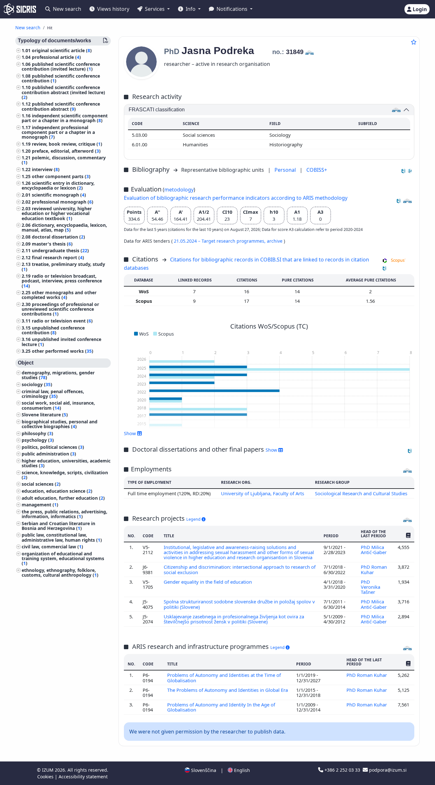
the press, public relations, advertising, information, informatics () (64, 514)
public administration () (49, 454)
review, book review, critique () (67, 144)
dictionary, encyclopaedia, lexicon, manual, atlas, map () (64, 227)
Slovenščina (203, 770)
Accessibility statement (83, 777)
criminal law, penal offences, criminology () (53, 393)
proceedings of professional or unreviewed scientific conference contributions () (60, 309)
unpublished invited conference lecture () (61, 342)
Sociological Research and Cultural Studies (361, 493)
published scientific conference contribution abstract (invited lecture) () (63, 92)
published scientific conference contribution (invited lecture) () (61, 66)
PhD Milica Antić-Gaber (374, 549)
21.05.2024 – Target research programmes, (220, 241)
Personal (286, 169)
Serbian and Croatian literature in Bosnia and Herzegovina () (58, 525)
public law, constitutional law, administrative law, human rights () (62, 537)
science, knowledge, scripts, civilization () (65, 474)
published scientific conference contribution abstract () (61, 106)
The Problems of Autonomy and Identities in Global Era (227, 690)
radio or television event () (62, 321)
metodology (179, 189)
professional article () (56, 57)
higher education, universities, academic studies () (66, 463)
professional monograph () (62, 202)
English (241, 770)
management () (40, 505)
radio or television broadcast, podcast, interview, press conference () (62, 281)
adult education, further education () (63, 498)
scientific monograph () (59, 195)
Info (190, 8)
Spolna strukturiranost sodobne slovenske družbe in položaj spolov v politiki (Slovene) (239, 604)
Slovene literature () (45, 415)
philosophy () (37, 433)
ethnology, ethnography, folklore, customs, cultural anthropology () (60, 572)
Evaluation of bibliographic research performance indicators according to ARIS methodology (235, 197)
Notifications (232, 8)
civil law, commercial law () (52, 547)
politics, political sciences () (53, 447)
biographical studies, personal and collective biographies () (59, 424)
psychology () (38, 440)
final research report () (58, 257)
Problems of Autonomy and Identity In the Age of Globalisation (221, 707)
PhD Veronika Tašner (370, 587)
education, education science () (57, 491)
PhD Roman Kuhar (374, 569)
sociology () (37, 384)
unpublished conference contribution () (53, 330)
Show (272, 450)
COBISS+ (316, 169)
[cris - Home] (20, 9)
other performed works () (62, 351)
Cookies (46, 777)
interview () (46, 170)
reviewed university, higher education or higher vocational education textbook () (57, 213)
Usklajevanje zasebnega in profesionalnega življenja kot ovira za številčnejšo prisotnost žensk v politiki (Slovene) (234, 619)
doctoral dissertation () (58, 237)
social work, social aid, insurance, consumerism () (58, 405)
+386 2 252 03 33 (342, 770)
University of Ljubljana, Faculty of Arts (262, 493)
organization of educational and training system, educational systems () (63, 558)
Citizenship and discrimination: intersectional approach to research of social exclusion (240, 569)
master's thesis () (52, 244)
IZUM (48, 770)
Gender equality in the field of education (208, 582)
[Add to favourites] (413, 42)
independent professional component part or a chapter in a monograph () (58, 132)
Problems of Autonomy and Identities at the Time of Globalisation (224, 677)
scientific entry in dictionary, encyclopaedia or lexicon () (58, 185)
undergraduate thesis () (60, 251)
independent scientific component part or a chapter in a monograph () (65, 118)
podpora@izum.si (387, 770)
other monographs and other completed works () (59, 295)
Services (155, 8)
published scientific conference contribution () (61, 78)
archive (275, 241)
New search (66, 8)
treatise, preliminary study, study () (63, 266)
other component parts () (61, 176)
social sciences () (41, 484)
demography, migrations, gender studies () (58, 375)
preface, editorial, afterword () (66, 151)
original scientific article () (62, 50)
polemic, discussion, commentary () (64, 160)
